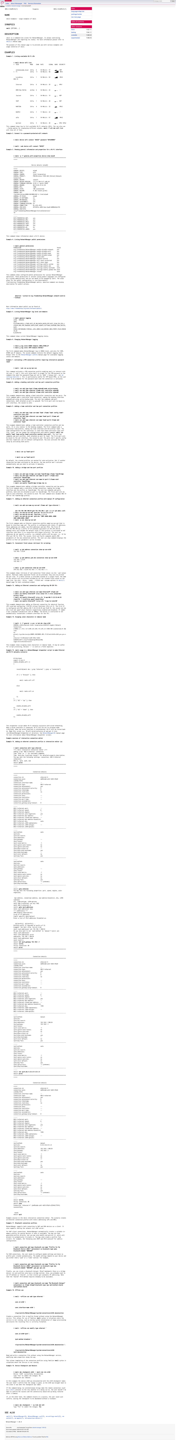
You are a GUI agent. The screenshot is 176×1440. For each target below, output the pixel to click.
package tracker (76, 14)
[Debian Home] (2, 3)
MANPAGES (8, 0)
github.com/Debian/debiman (24, 1437)
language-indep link (77, 11)
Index (7, 3)
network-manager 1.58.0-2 (39, 1427)
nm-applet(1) (18, 1418)
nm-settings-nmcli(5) (53, 1416)
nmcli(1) (9, 41)
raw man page (76, 17)
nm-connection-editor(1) (33, 1418)
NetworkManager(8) (49, 733)
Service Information (34, 3)
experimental (75, 38)
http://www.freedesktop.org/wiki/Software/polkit (23, 308)
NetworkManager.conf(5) (29, 354)
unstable (8, 6)
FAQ (25, 3)
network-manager (16, 6)
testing (73, 32)
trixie (73, 29)
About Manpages (16, 3)
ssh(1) (12, 1390)
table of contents (78, 22)
